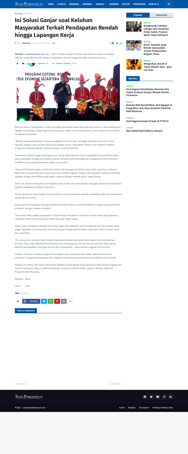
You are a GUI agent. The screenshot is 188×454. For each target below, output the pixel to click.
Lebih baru (21, 384)
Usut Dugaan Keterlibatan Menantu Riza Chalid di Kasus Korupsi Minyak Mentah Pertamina (147, 92)
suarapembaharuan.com (37, 54)
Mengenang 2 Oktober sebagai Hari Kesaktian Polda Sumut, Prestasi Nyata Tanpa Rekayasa (156, 30)
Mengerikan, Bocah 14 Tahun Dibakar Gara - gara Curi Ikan (158, 66)
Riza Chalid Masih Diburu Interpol (144, 130)
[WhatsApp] (121, 43)
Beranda (19, 14)
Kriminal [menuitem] (87, 4)
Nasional (29, 14)
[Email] (64, 301)
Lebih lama (115, 384)
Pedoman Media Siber (163, 407)
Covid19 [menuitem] (61, 4)
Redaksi (132, 407)
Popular (138, 15)
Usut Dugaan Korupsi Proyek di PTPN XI (147, 121)
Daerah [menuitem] (100, 4)
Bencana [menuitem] (153, 4)
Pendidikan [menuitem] (139, 4)
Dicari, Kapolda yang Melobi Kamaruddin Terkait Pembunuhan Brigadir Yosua (155, 49)
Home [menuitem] (51, 4)
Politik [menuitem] (126, 4)
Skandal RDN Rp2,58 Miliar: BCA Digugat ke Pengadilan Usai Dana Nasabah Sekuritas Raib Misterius (149, 108)
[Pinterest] (57, 301)
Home (122, 407)
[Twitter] (117, 43)
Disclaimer (144, 407)
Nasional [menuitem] (74, 4)
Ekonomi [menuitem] (114, 4)
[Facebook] (112, 43)
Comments (161, 15)
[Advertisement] (88, 432)
